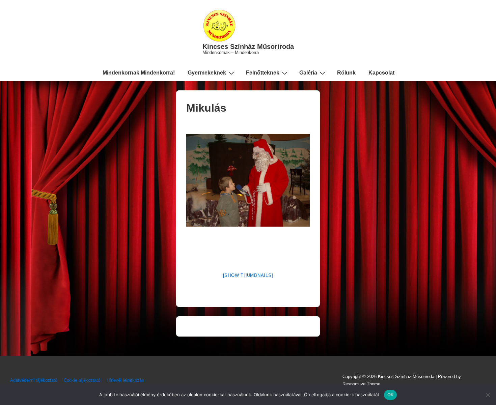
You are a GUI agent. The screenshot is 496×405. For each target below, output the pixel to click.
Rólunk (346, 73)
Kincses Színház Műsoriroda (248, 46)
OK (390, 394)
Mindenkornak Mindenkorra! (139, 73)
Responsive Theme (361, 383)
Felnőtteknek (262, 73)
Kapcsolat (381, 73)
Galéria (308, 73)
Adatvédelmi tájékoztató (33, 380)
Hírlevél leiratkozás (125, 380)
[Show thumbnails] (248, 275)
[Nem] (487, 395)
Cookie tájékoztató (82, 380)
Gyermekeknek (207, 73)
